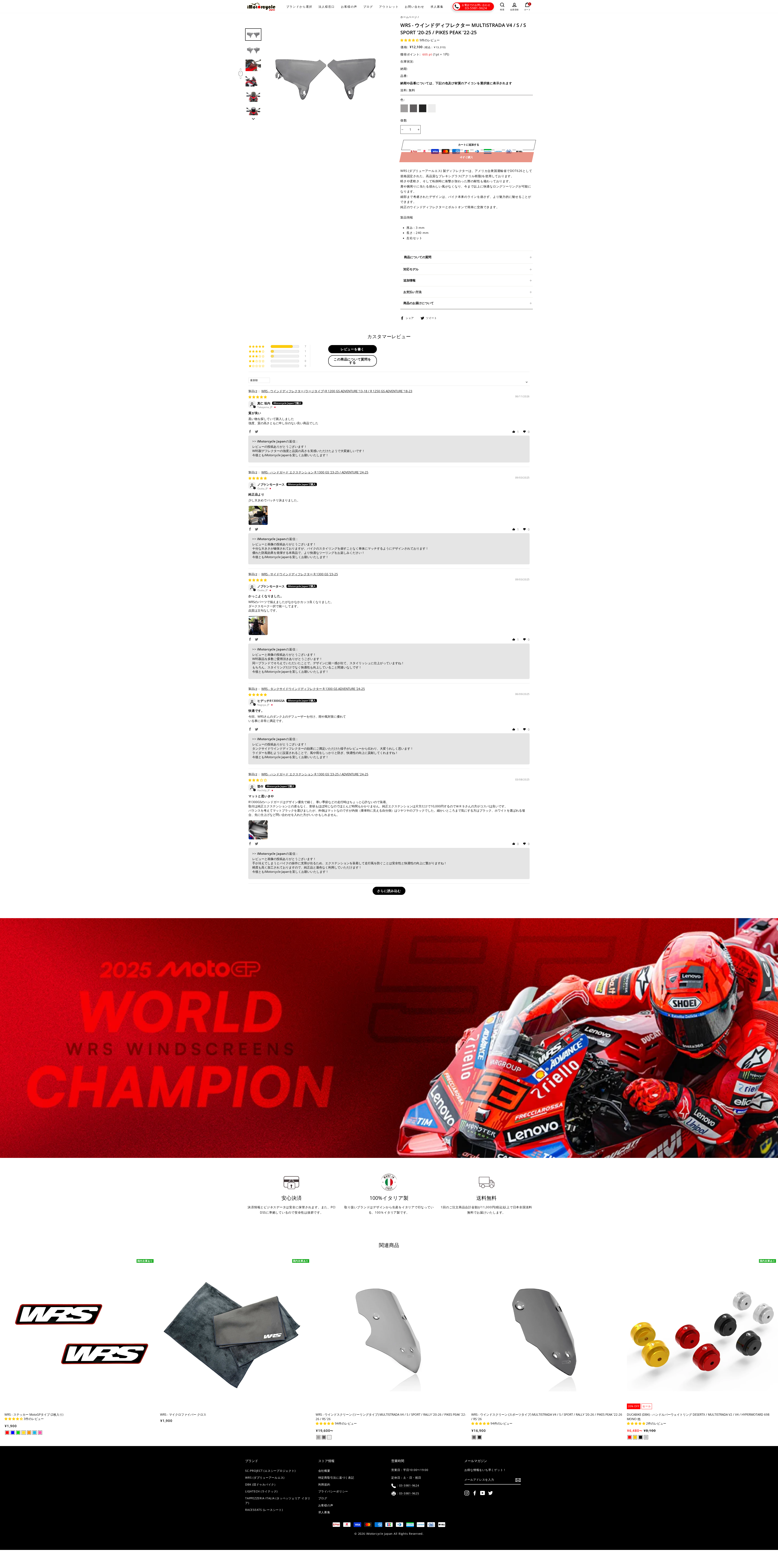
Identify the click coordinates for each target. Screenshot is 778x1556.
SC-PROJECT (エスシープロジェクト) (270, 1471)
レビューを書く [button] (352, 349)
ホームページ (408, 17)
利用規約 (324, 1484)
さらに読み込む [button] (389, 891)
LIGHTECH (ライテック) (261, 1491)
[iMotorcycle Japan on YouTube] (482, 1493)
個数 (403, 120)
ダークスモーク (413, 108)
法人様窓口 (326, 7)
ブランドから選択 (299, 7)
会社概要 (324, 1471)
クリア (432, 108)
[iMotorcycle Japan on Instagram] (466, 1493)
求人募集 (437, 7)
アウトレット (389, 7)
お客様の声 (349, 7)
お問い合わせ (414, 7)
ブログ (368, 7)
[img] (257, 397)
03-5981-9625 (409, 1493)
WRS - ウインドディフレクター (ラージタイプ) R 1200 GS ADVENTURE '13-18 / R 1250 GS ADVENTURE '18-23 (336, 391)
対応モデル (411, 269)
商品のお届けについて (418, 303)
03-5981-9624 (476, 8)
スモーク (404, 108)
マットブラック (422, 108)
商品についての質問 (417, 257)
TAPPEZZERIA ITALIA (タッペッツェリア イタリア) (277, 1500)
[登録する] (518, 1479)
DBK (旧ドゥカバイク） (261, 1484)
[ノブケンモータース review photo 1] (258, 515)
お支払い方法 (412, 292)
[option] (325, 74)
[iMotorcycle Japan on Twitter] (490, 1493)
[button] (410, 40)
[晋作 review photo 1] (258, 830)
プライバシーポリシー (333, 1491)
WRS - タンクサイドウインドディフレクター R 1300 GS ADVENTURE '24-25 (313, 689)
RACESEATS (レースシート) (264, 1510)
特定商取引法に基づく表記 (336, 1477)
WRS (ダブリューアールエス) (264, 1477)
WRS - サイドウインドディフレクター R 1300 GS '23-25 (299, 574)
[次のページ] (253, 117)
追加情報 (409, 280)
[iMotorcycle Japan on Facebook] (474, 1493)
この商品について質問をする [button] (352, 361)
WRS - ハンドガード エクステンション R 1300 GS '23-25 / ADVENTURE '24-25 (314, 472)
